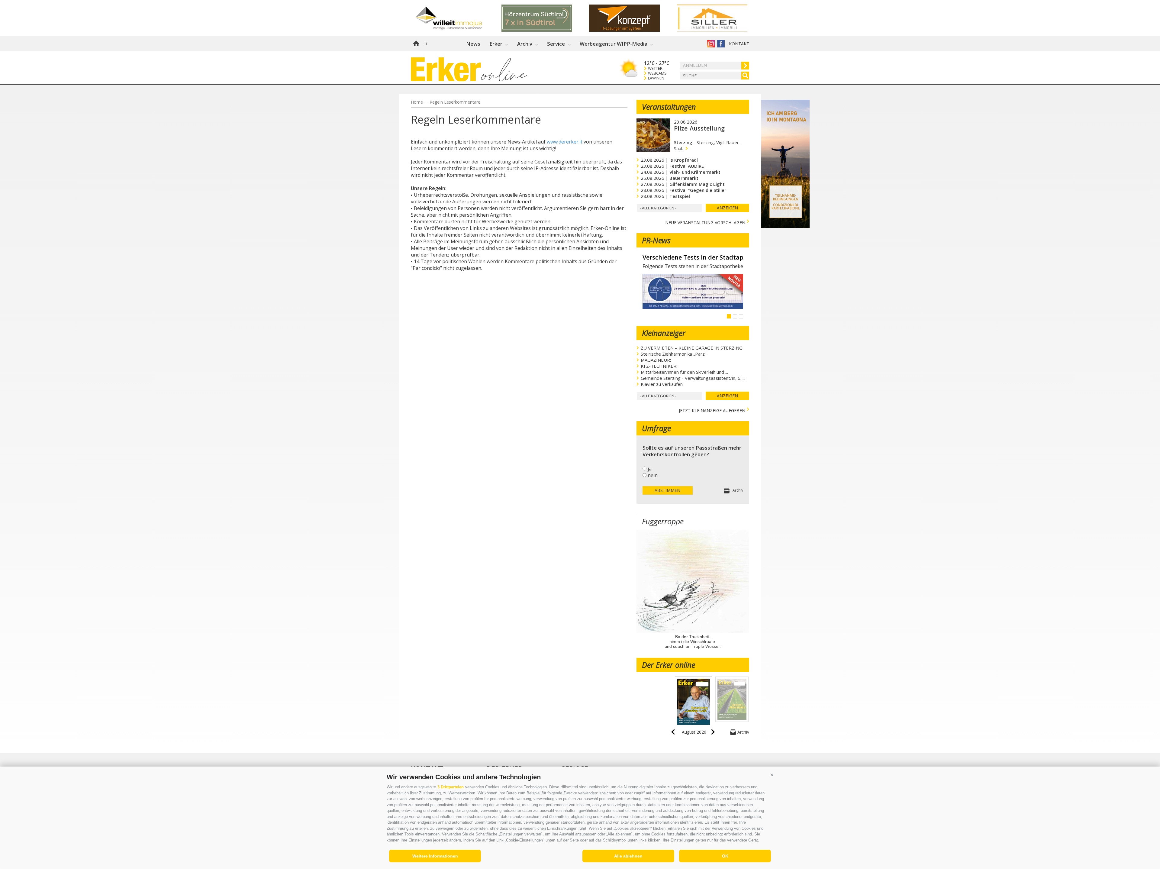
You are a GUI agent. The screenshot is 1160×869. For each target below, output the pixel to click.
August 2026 (694, 732)
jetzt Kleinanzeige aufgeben (712, 410)
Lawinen (656, 78)
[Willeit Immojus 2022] (457, 18)
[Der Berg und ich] (785, 226)
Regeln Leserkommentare (455, 102)
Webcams (657, 73)
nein (653, 475)
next (713, 732)
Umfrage (656, 428)
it (426, 44)
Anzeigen (727, 208)
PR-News (656, 240)
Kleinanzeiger (663, 333)
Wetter (655, 68)
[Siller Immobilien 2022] (720, 18)
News (473, 43)
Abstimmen (667, 490)
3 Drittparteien (450, 787)
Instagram (711, 43)
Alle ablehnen (628, 856)
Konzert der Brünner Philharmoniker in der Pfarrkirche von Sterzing (693, 257)
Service (556, 43)
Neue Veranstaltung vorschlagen (705, 222)
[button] (771, 774)
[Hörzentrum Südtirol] (545, 18)
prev (673, 732)
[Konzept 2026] (633, 18)
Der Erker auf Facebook (721, 43)
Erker (495, 43)
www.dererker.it (564, 141)
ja (650, 468)
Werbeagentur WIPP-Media (613, 43)
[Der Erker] (446, 69)
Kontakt (739, 44)
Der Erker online (668, 665)
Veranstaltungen (669, 107)
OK (725, 856)
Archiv (524, 43)
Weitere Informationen (435, 856)
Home (416, 43)
